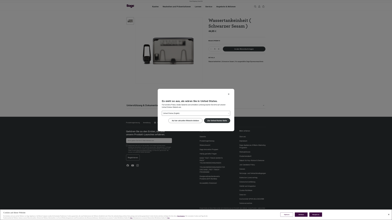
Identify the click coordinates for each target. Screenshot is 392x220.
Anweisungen (181, 216)
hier (131, 218)
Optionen (286, 214)
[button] (217, 120)
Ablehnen (301, 214)
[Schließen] (388, 214)
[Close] (228, 94)
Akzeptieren (315, 214)
